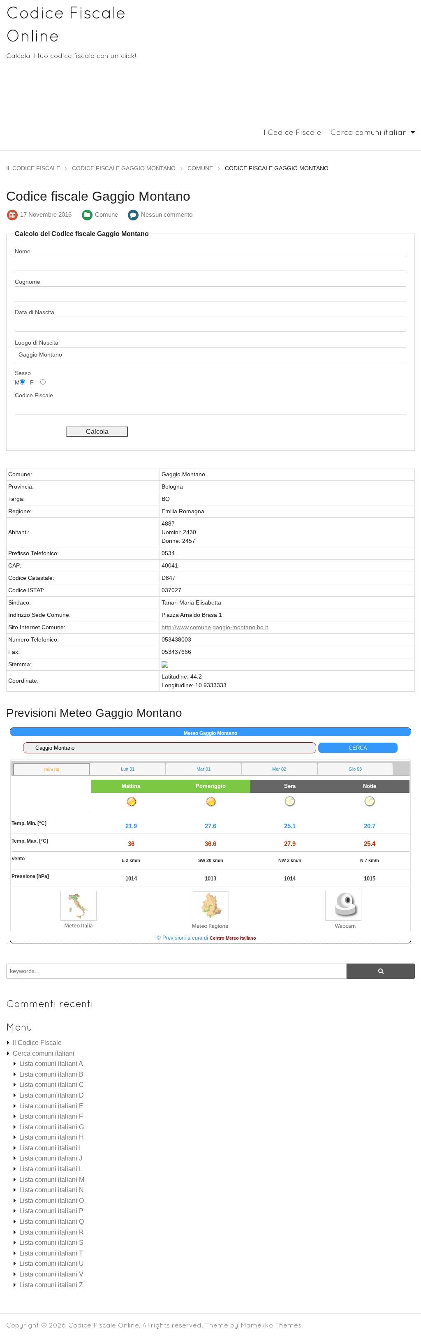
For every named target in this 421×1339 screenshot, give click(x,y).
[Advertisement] (298, 65)
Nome (22, 251)
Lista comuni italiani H (51, 1137)
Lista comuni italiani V (51, 1274)
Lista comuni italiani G (51, 1127)
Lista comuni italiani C (51, 1084)
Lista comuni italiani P (51, 1210)
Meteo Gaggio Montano (210, 733)
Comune (106, 214)
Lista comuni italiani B (51, 1074)
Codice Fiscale (34, 395)
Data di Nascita (34, 312)
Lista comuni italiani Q (51, 1221)
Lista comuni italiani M (51, 1179)
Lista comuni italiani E (51, 1106)
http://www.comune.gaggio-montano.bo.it (215, 627)
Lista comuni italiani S (51, 1242)
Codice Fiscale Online (103, 1325)
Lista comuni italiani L (51, 1168)
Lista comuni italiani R (51, 1232)
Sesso (23, 373)
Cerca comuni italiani (370, 132)
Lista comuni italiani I (50, 1147)
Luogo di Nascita (36, 342)
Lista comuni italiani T (51, 1253)
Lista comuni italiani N (51, 1189)
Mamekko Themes (271, 1325)
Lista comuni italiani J (50, 1158)
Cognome (27, 281)
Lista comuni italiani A (51, 1063)
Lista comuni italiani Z (51, 1284)
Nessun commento (166, 214)
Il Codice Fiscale (291, 132)
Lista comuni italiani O (51, 1200)
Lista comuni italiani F (51, 1116)
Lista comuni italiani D (51, 1095)
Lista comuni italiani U (51, 1263)
